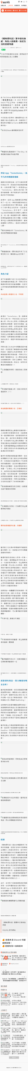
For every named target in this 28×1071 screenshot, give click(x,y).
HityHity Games (15, 963)
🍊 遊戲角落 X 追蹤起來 (12, 946)
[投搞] (19, 1)
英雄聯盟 (9, 10)
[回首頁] (5, 2)
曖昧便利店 (5, 963)
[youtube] (21, 1)
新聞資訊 (17, 5)
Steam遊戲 (24, 10)
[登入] (24, 1)
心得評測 (10, 5)
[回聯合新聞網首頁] (2, 2)
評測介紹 (4, 965)
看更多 (14, 1057)
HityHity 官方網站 (9, 930)
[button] (26, 1)
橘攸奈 (16, 10)
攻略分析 (3, 5)
